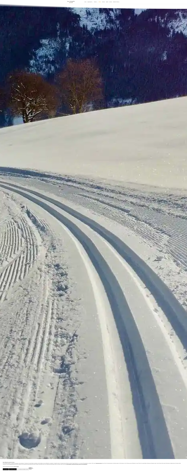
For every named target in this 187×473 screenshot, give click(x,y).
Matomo (17, 466)
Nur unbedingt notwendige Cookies (22, 469)
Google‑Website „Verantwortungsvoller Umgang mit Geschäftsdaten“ (76, 464)
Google (15, 466)
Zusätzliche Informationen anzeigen (30, 468)
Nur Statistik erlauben (12, 469)
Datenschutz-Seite (99, 463)
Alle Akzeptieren (5, 469)
